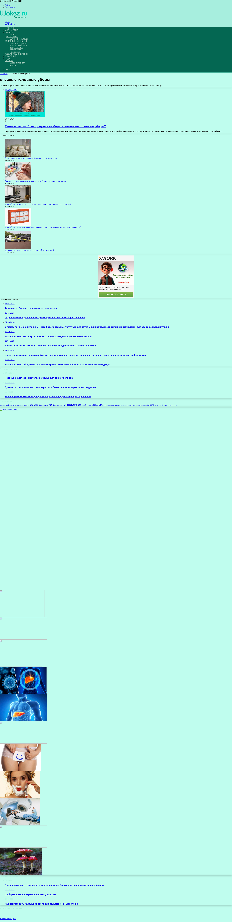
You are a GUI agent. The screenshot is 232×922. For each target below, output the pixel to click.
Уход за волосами (18, 43)
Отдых (8, 58)
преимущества (121, 405)
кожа (52, 404)
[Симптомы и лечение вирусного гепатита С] (23, 720)
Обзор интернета (17, 63)
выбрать (10, 405)
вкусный (2, 405)
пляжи (105, 405)
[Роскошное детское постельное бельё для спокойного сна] (18, 156)
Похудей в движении (16, 54)
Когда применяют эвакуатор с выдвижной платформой (29, 250)
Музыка (13, 65)
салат (157, 405)
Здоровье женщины (16, 41)
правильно (111, 405)
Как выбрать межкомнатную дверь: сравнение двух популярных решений (38, 204)
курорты (58, 405)
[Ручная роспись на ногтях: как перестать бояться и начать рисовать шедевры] (18, 179)
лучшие (68, 404)
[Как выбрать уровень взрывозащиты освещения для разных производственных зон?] (18, 225)
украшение (172, 405)
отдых (98, 404)
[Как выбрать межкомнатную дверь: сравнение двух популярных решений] (18, 202)
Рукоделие (10, 56)
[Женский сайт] (13, 18)
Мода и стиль (12, 30)
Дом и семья (11, 37)
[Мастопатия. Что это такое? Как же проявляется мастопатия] (23, 639)
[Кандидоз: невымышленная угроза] (20, 770)
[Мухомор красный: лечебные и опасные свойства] (21, 874)
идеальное (44, 405)
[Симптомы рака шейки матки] (23, 743)
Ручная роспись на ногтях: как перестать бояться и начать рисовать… (36, 181)
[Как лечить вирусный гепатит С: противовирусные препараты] (23, 693)
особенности (87, 405)
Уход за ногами (16, 48)
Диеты (12, 35)
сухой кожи (163, 405)
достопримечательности (21, 405)
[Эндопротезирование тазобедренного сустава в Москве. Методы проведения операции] (23, 847)
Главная (3, 74)
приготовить (132, 405)
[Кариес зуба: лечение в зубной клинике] (22, 616)
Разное (9, 61)
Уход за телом (16, 50)
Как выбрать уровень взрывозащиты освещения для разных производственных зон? (43, 227)
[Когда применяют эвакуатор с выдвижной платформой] (18, 248)
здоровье (35, 405)
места (77, 404)
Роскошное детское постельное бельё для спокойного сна (31, 158)
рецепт (150, 405)
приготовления (142, 405)
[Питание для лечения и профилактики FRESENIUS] (21, 666)
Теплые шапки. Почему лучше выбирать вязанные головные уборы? (55, 126)
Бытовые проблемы (19, 39)
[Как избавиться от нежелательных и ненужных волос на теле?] (20, 797)
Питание (9, 32)
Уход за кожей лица (18, 45)
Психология (15, 52)
